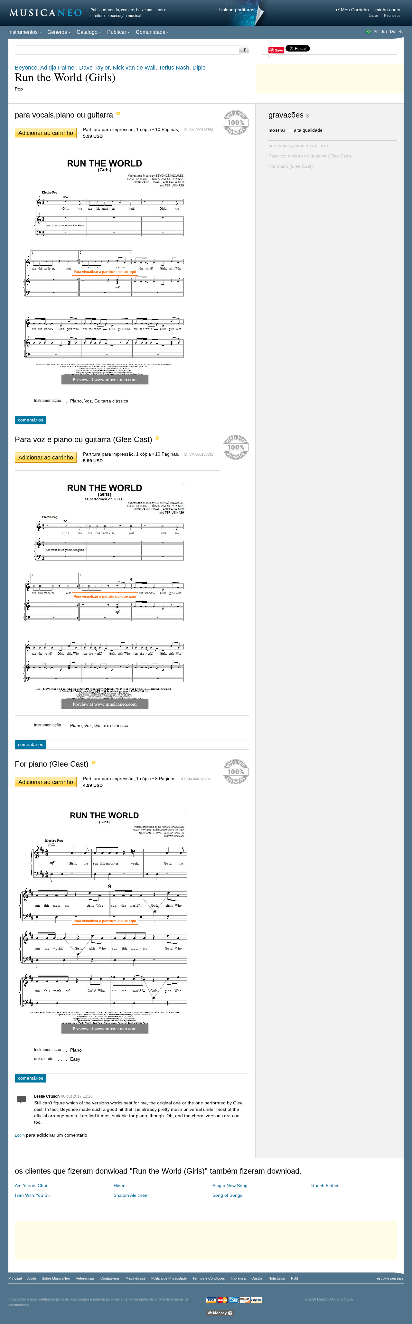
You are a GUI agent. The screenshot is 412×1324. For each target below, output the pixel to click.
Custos (257, 1278)
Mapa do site (135, 1278)
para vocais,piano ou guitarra (298, 145)
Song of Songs (227, 1195)
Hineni (120, 1185)
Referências (85, 1278)
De (392, 31)
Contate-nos (110, 1278)
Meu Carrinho (355, 9)
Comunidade (150, 32)
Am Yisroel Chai (31, 1185)
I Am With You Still (33, 1195)
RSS (294, 1278)
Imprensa (238, 1278)
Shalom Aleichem (131, 1195)
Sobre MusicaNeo (56, 1278)
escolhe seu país (390, 1278)
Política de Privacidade (169, 1278)
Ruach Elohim (325, 1185)
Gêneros (57, 32)
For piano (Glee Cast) (290, 166)
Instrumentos (23, 32)
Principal (15, 1278)
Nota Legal (276, 1278)
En (384, 31)
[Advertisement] (329, 77)
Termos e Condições (208, 1278)
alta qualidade (308, 130)
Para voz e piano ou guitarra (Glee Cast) (309, 155)
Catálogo (87, 32)
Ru (401, 31)
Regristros (392, 15)
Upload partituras (236, 9)
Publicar (116, 32)
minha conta (387, 9)
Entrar (373, 15)
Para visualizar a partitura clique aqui (105, 272)
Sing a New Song (230, 1185)
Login (20, 1135)
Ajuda (31, 1278)
